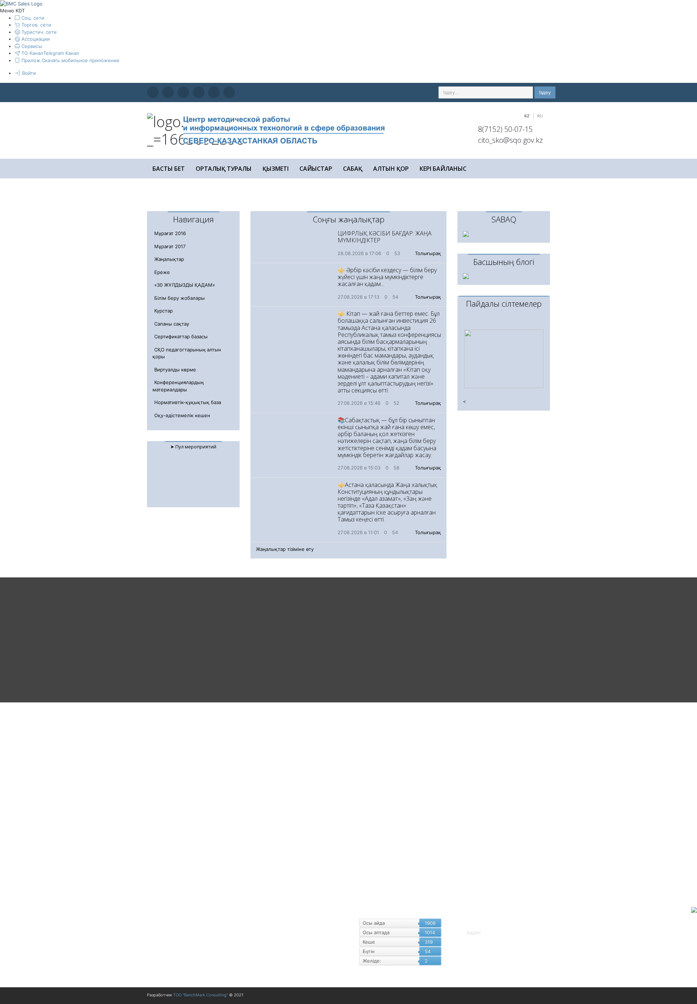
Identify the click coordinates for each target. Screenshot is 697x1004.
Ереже (162, 272)
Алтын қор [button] (391, 169)
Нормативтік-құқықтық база (187, 402)
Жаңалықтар (169, 259)
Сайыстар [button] (315, 169)
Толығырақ (428, 253)
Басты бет (168, 169)
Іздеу (545, 92)
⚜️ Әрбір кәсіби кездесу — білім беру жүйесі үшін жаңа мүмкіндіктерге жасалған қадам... (387, 277)
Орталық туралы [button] (224, 169)
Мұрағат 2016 (170, 233)
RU (540, 115)
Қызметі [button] (275, 169)
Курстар (163, 311)
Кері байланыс (443, 169)
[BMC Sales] (21, 3)
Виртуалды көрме (175, 369)
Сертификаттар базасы (181, 336)
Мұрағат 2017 (170, 246)
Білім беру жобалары (179, 298)
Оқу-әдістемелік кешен (182, 415)
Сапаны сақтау (171, 324)
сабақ (352, 169)
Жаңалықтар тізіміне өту (285, 549)
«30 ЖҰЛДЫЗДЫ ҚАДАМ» (184, 285)
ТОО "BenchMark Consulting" (200, 994)
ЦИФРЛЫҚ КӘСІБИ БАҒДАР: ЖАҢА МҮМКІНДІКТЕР (385, 236)
